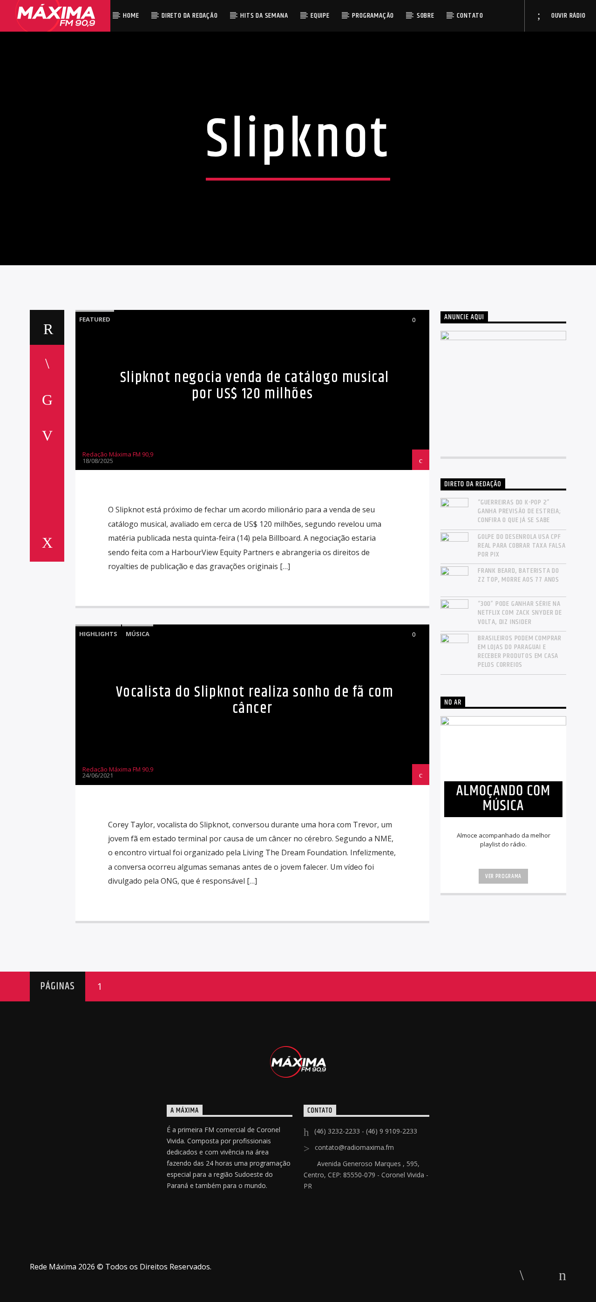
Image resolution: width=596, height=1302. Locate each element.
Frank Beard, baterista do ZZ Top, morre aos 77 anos (518, 575)
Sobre (425, 15)
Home (131, 15)
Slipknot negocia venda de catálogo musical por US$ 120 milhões (254, 385)
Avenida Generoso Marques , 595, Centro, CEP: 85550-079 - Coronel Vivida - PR (366, 1174)
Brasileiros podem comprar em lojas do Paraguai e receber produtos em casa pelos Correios (520, 652)
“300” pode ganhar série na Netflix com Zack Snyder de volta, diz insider (520, 612)
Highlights (98, 634)
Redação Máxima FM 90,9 (117, 454)
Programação (373, 15)
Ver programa (503, 876)
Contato (470, 15)
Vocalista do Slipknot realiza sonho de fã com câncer (255, 700)
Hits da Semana (264, 15)
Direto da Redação (190, 15)
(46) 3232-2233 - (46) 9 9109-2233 (365, 1131)
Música (137, 634)
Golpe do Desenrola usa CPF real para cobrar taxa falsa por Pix (522, 545)
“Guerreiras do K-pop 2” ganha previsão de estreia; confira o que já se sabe (519, 511)
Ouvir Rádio (567, 15)
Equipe (320, 15)
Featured (94, 319)
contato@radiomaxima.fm (354, 1147)
